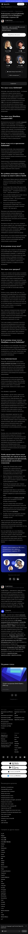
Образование (4, 741)
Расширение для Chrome (6, 723)
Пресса (16, 749)
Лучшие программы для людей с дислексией (11, 799)
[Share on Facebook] (10, 579)
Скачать (3, 728)
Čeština (3, 844)
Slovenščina (4, 898)
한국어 (2, 864)
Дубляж (16, 715)
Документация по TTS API (7, 743)
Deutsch (3, 856)
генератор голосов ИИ (19, 497)
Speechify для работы (19, 719)
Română (3, 887)
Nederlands (3, 848)
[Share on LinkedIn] (17, 579)
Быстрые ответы (6, 30)
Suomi (2, 854)
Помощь (16, 745)
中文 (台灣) (3, 839)
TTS (2, 102)
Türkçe (2, 883)
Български (3, 892)
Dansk (2, 846)
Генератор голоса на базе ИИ (7, 818)
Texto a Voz (3, 820)
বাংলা (2, 912)
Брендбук (17, 752)
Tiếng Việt (3, 885)
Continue (24, 931)
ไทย (2, 881)
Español (3, 875)
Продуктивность (8, 6)
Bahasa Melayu (4, 916)
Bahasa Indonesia (5, 910)
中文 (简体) (3, 837)
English (2, 850)
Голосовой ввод (13, 28)
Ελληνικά (3, 904)
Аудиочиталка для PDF (6, 808)
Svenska (3, 879)
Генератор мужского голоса (7, 797)
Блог (16, 739)
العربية (2, 833)
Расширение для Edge (6, 726)
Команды (3, 739)
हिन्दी (2, 858)
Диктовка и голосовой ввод (7, 787)
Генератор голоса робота (6, 802)
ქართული (3, 894)
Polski (2, 869)
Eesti (2, 900)
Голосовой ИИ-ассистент (6, 789)
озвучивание (15, 511)
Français (3, 852)
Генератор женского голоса (7, 795)
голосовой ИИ (15, 27)
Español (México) (5, 877)
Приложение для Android (7, 715)
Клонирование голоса (19, 717)
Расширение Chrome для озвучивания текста (11, 812)
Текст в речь (4, 709)
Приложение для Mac (6, 717)
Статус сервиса (18, 747)
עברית (2, 908)
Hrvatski (3, 902)
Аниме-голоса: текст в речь (7, 804)
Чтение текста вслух (5, 793)
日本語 (2, 862)
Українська (3, 873)
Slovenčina (3, 896)
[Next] (16, 695)
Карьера (16, 741)
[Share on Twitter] (14, 579)
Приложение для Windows (7, 719)
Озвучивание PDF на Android (7, 791)
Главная (2, 6)
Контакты (17, 737)
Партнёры (17, 743)
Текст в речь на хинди (6, 814)
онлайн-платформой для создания (8, 363)
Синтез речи (5, 28)
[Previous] (12, 695)
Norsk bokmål (4, 867)
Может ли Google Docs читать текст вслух (10, 810)
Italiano (2, 860)
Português (3, 889)
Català (2, 914)
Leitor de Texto (4, 822)
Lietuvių (3, 906)
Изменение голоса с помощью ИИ (8, 806)
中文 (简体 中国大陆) (6, 842)
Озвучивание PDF (5, 816)
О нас (16, 735)
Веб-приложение (5, 721)
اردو (2, 919)
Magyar (3, 835)
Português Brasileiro (6, 871)
